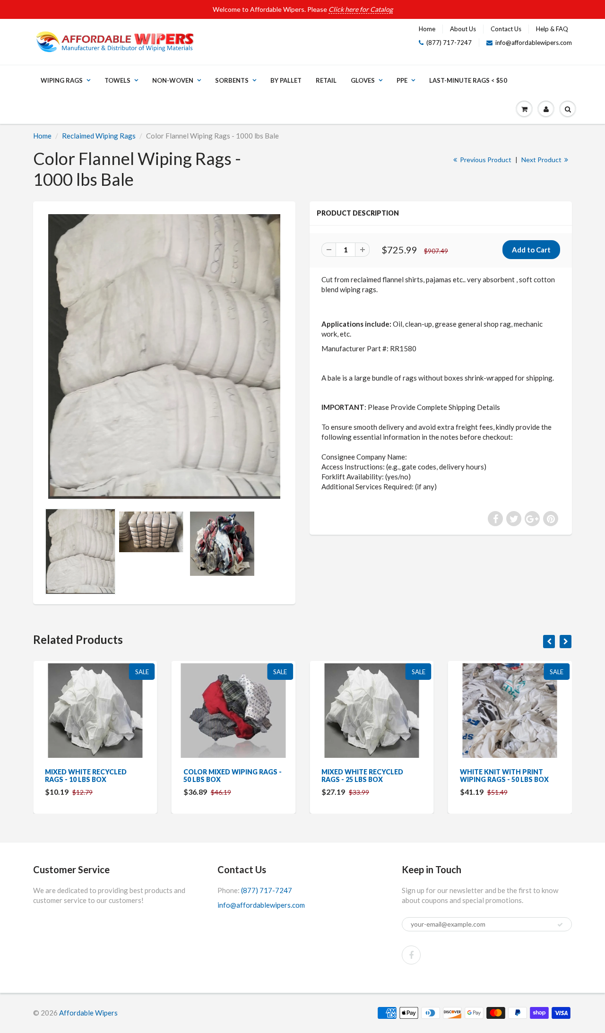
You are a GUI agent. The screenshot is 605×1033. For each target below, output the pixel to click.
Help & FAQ (552, 29)
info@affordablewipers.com (533, 42)
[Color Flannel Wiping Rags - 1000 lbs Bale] (164, 356)
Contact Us (506, 29)
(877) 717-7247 (449, 42)
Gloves (363, 80)
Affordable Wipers (88, 1012)
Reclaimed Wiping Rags (99, 135)
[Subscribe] (560, 924)
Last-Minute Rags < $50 (468, 80)
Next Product (542, 160)
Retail (326, 80)
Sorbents (232, 80)
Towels (117, 80)
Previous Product (484, 160)
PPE (402, 80)
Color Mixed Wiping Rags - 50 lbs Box (232, 775)
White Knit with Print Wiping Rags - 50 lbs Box (504, 775)
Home (427, 29)
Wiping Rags (62, 80)
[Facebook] (411, 955)
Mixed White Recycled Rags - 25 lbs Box (362, 775)
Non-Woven (172, 80)
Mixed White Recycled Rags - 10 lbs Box (86, 775)
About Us (463, 29)
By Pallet (286, 80)
